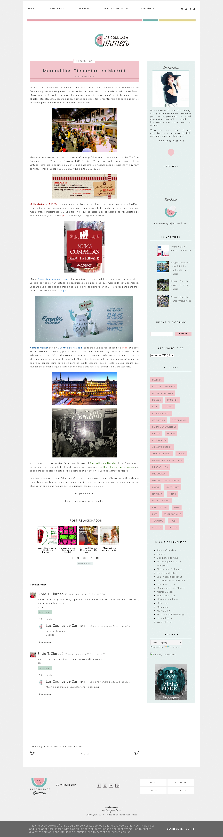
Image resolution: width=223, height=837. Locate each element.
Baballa (161, 554)
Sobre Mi (84, 9)
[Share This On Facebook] (72, 558)
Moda (155, 487)
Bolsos (156, 400)
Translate (175, 647)
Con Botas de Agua (167, 557)
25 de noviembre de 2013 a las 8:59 (85, 654)
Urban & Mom (165, 618)
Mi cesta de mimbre (168, 599)
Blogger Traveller (163, 386)
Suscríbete (147, 9)
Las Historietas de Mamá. (171, 580)
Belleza (157, 380)
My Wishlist (172, 487)
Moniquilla (163, 606)
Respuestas (47, 619)
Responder (45, 612)
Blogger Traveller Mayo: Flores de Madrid (180, 285)
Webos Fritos (164, 622)
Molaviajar (163, 603)
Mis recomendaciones (165, 480)
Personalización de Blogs (171, 614)
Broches (172, 400)
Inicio (31, 9)
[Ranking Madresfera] (163, 654)
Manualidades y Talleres (167, 460)
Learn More (175, 829)
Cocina (168, 406)
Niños (172, 494)
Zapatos (172, 527)
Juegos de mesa (161, 453)
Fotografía (159, 440)
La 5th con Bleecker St (169, 576)
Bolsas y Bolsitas (162, 393)
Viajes (173, 521)
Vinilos (156, 527)
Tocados (157, 521)
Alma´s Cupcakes (166, 550)
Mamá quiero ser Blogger (171, 588)
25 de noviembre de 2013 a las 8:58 (85, 594)
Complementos (161, 413)
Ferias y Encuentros (164, 427)
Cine (155, 406)
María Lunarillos (166, 595)
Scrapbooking (172, 514)
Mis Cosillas (159, 473)
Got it (190, 829)
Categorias (57, 9)
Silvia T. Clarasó (51, 594)
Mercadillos (84, 61)
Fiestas (156, 433)
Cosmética (158, 420)
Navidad (157, 494)
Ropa (177, 507)
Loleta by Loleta (166, 584)
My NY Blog (163, 610)
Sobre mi (181, 782)
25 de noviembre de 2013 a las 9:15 (110, 625)
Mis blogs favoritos (115, 9)
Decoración (179, 420)
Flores (171, 433)
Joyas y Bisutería (162, 447)
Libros (181, 453)
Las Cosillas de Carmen (65, 625)
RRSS (154, 514)
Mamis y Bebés (165, 591)
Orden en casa (161, 500)
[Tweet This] (78, 558)
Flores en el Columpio (169, 569)
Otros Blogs (159, 507)
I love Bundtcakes (167, 573)
